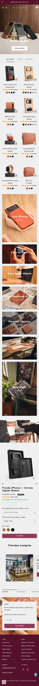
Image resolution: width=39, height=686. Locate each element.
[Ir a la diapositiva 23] (19, 483)
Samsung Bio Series (29, 116)
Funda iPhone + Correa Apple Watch (17, 489)
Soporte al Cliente (7, 672)
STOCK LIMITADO (19, 48)
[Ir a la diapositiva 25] (22, 483)
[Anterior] (3, 483)
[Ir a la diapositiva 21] (16, 483)
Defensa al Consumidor (28, 652)
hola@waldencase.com (9, 668)
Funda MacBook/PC (29, 148)
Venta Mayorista (7, 652)
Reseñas (4, 659)
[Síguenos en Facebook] (23, 670)
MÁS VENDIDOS (10, 59)
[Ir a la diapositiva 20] (14, 483)
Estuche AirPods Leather (10, 148)
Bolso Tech (29, 180)
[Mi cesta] (36, 7)
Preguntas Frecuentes (27, 642)
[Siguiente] (36, 483)
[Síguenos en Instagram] (27, 670)
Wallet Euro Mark (10, 116)
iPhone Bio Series (29, 85)
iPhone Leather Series (10, 85)
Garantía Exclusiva (26, 649)
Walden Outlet (6, 649)
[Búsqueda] (6, 7)
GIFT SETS (20, 59)
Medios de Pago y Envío (28, 646)
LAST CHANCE (29, 59)
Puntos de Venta (7, 646)
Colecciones (5, 642)
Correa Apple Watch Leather (10, 180)
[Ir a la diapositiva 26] (24, 483)
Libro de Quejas (26, 656)
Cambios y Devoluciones (28, 659)
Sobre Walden (6, 656)
